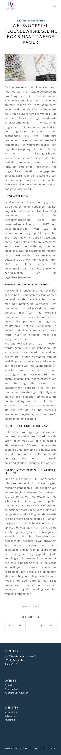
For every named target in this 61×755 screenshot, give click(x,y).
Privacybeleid (11, 688)
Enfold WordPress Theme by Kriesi (42, 748)
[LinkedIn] (54, 751)
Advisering (10, 719)
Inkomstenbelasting (30, 20)
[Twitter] (50, 751)
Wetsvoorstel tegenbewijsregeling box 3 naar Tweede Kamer (31, 34)
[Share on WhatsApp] (31, 625)
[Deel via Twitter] (20, 625)
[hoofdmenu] (54, 5)
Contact (8, 685)
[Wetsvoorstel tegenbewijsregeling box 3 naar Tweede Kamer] (30, 67)
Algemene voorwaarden (16, 692)
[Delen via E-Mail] (51, 625)
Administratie (11, 712)
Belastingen (10, 715)
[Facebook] (46, 751)
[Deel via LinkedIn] (41, 625)
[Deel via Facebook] (10, 625)
